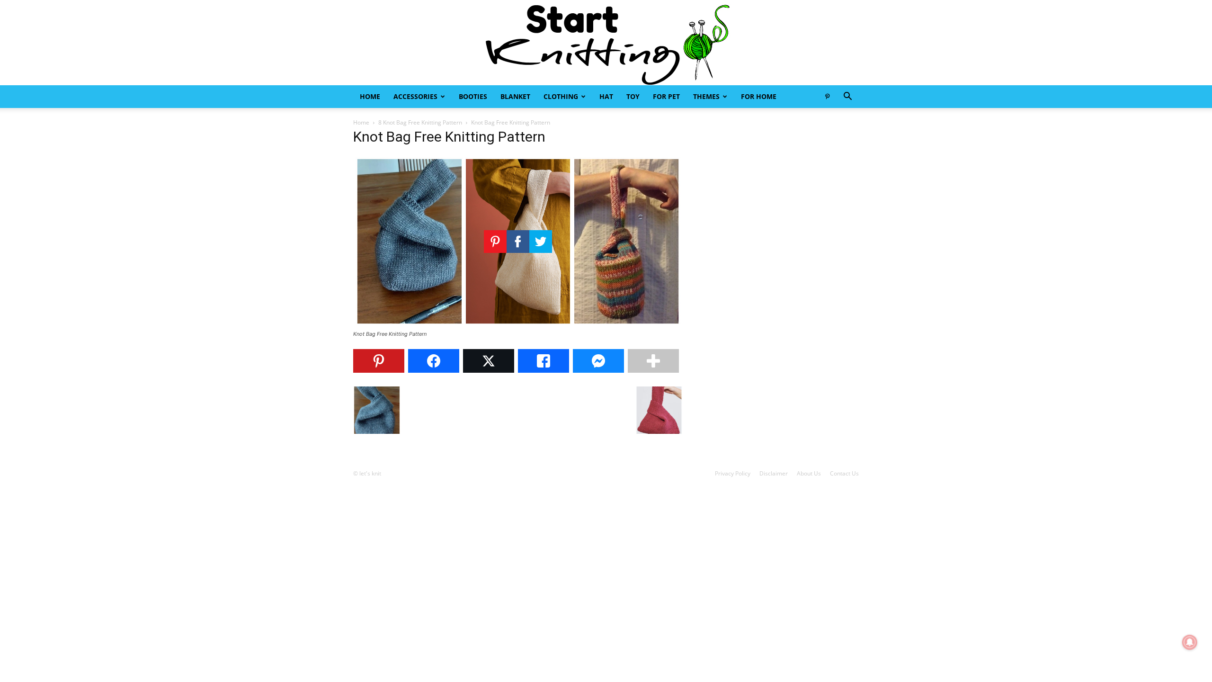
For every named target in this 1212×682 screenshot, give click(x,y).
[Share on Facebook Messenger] (598, 361)
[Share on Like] (543, 361)
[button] (847, 97)
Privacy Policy (732, 473)
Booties (473, 96)
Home (370, 96)
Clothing (561, 96)
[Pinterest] (827, 96)
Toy (633, 96)
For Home (758, 96)
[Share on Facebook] (433, 361)
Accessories (415, 96)
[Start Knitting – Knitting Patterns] (606, 42)
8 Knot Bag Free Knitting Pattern (420, 122)
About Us (809, 473)
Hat (606, 96)
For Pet (666, 96)
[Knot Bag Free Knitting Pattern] (518, 325)
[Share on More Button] (653, 361)
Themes (706, 96)
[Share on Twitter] (488, 361)
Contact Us (844, 473)
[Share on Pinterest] (378, 361)
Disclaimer (773, 473)
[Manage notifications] (1189, 642)
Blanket (515, 96)
